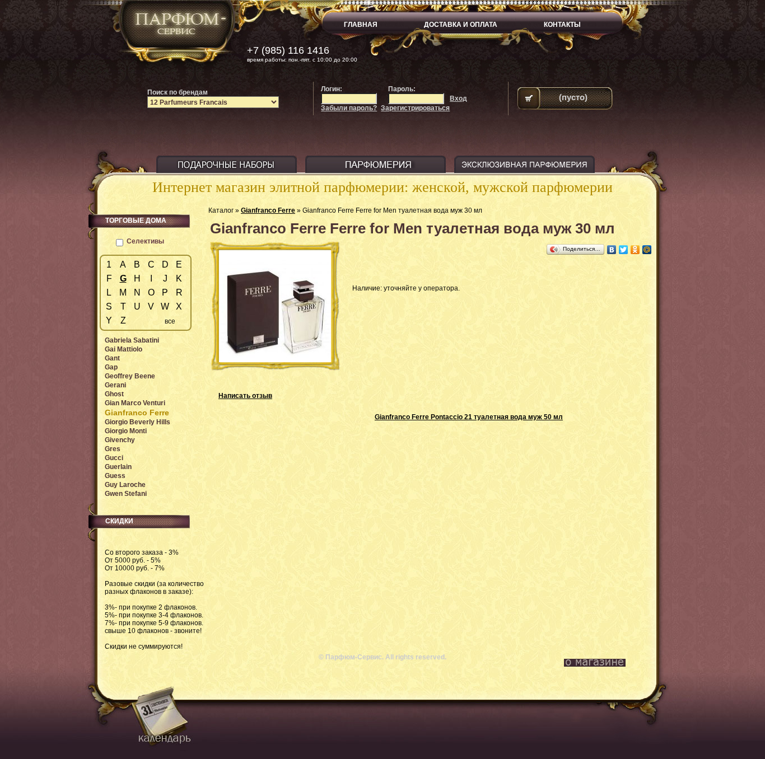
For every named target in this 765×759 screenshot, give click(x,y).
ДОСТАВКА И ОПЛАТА (460, 25)
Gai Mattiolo (123, 349)
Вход (458, 98)
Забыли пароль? (349, 108)
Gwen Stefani (126, 494)
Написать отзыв (245, 396)
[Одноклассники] (635, 249)
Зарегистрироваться (415, 108)
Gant (112, 358)
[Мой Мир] (647, 249)
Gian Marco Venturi (135, 403)
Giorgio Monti (126, 431)
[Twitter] (623, 249)
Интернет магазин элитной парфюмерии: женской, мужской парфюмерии (382, 187)
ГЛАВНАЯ (360, 25)
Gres (112, 449)
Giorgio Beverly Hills (137, 422)
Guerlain (118, 467)
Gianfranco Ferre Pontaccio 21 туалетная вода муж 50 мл (469, 417)
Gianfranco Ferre (268, 210)
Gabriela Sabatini (132, 340)
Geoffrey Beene (130, 376)
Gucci (114, 458)
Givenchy (120, 440)
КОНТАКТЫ (562, 25)
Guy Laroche (125, 485)
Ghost (114, 394)
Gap (111, 367)
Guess (115, 476)
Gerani (115, 385)
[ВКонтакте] (612, 249)
